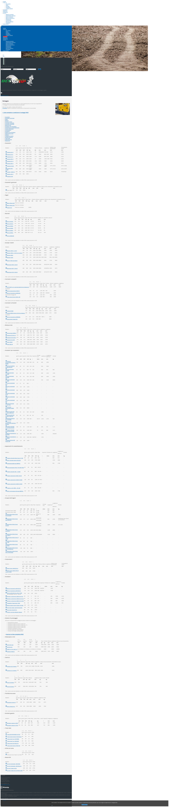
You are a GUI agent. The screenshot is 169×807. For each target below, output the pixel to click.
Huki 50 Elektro (10, 682)
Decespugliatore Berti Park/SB (10, 419)
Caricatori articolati (9, 124)
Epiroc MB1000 (10, 236)
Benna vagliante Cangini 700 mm (9, 416)
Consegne (8, 7)
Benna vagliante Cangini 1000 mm (9, 412)
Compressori (8, 130)
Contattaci (5, 108)
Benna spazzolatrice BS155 (13, 291)
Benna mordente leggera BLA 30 (10, 366)
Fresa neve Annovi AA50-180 (13, 297)
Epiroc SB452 (10, 230)
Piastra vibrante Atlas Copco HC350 (9, 430)
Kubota (8, 172)
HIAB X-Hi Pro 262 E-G (12, 649)
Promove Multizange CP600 (9, 407)
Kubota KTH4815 (11, 651)
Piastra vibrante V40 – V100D (13, 471)
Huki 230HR (9, 342)
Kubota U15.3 (10, 154)
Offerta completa (10, 14)
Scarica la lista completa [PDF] (15, 634)
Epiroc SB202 (10, 226)
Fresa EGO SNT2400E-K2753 (13, 734)
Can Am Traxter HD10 (12, 768)
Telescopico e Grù (9, 133)
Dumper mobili (8, 121)
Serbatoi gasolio (9, 137)
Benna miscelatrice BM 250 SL (14, 588)
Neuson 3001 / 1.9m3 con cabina (14, 253)
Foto (10, 404)
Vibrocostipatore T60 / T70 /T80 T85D (15, 467)
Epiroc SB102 (10, 221)
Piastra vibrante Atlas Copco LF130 (15, 458)
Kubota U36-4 (10, 163)
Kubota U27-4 (10, 161)
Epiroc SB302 (10, 228)
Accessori (7, 131)
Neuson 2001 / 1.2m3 (12, 250)
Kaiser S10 (9, 207)
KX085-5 (13, 172)
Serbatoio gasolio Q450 (12, 723)
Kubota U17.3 (10, 156)
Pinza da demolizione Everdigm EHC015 (10, 423)
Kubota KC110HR (11, 340)
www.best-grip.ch (4, 95)
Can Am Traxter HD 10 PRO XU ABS (14, 770)
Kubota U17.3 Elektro (12, 670)
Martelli (7, 120)
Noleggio (5, 9)
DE (3, 56)
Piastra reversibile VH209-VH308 (14, 480)
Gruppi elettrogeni (9, 129)
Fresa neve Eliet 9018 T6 (12, 743)
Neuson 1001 (10, 257)
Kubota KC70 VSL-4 (11, 335)
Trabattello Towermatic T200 (13, 603)
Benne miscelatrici (10, 18)
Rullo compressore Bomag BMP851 (15, 491)
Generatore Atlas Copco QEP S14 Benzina (11, 548)
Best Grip (5, 11)
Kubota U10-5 (10, 152)
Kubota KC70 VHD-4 (11, 337)
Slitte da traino (8, 139)
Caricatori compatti (9, 123)
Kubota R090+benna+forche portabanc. (16, 313)
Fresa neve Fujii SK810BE (13, 741)
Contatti (7, 6)
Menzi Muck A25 (11, 205)
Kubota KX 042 (10, 166)
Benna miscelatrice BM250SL (13, 293)
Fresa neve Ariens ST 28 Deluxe (14, 736)
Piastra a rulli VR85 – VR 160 (13, 488)
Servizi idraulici (9, 17)
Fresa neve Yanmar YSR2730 (13, 745)
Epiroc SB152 (10, 223)
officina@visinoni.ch (5, 784)
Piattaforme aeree (9, 136)
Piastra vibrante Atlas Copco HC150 (9, 427)
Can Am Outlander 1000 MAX (13, 764)
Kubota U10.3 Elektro (12, 666)
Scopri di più (84, 804)
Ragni (6, 119)
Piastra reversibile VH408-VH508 (14, 484)
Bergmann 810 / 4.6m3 (12, 272)
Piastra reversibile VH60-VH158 (14, 475)
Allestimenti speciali (10, 15)
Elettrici (7, 134)
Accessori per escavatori (11, 126)
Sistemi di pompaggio (10, 132)
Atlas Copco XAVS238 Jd (12, 568)
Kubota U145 (10, 176)
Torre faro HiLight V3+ (12, 610)
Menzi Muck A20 (11, 203)
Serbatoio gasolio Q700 (12, 725)
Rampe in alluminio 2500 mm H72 (15, 596)
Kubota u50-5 (10, 174)
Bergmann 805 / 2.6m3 (12, 264)
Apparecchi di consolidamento (12, 127)
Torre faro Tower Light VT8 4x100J (14, 607)
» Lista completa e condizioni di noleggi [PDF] (15, 112)
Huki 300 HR (10, 344)
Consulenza (8, 20)
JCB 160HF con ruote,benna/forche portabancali (18, 287)
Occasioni (5, 12)
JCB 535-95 (9, 647)
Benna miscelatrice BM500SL (13, 317)
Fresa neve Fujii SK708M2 (13, 739)
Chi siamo (8, 3)
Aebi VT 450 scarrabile (12, 260)
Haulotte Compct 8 (11, 702)
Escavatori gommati (9, 118)
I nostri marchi (9, 8)
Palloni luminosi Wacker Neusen (14, 612)
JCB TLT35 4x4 (10, 645)
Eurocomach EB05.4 (11, 333)
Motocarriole (8, 125)
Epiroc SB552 (10, 232)
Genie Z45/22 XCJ (11, 706)
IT (3, 55)
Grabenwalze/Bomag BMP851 (13, 463)
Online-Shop (7, 93)
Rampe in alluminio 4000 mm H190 (15, 601)
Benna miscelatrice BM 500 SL (14, 590)
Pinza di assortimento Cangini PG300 (10, 362)
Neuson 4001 (10, 255)
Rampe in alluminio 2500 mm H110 (15, 598)
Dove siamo (6, 24)
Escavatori (7, 117)
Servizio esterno (9, 21)
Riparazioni (8, 19)
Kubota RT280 (10, 311)
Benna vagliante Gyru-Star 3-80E (14, 593)
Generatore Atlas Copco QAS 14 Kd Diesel (11, 552)
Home (4, 1)
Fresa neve (7, 138)
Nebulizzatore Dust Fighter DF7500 (15, 605)
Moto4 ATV (7, 140)
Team (7, 5)
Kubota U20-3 (10, 159)
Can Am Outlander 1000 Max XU (14, 766)
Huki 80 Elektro (10, 686)
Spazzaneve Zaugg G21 (12, 319)
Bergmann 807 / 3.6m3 (12, 268)
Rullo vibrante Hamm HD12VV (14, 460)
